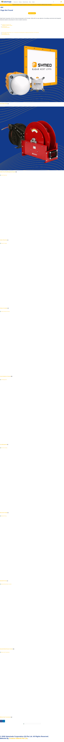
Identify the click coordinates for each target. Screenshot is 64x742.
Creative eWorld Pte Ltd (18, 738)
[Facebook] (1, 721)
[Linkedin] (3, 721)
